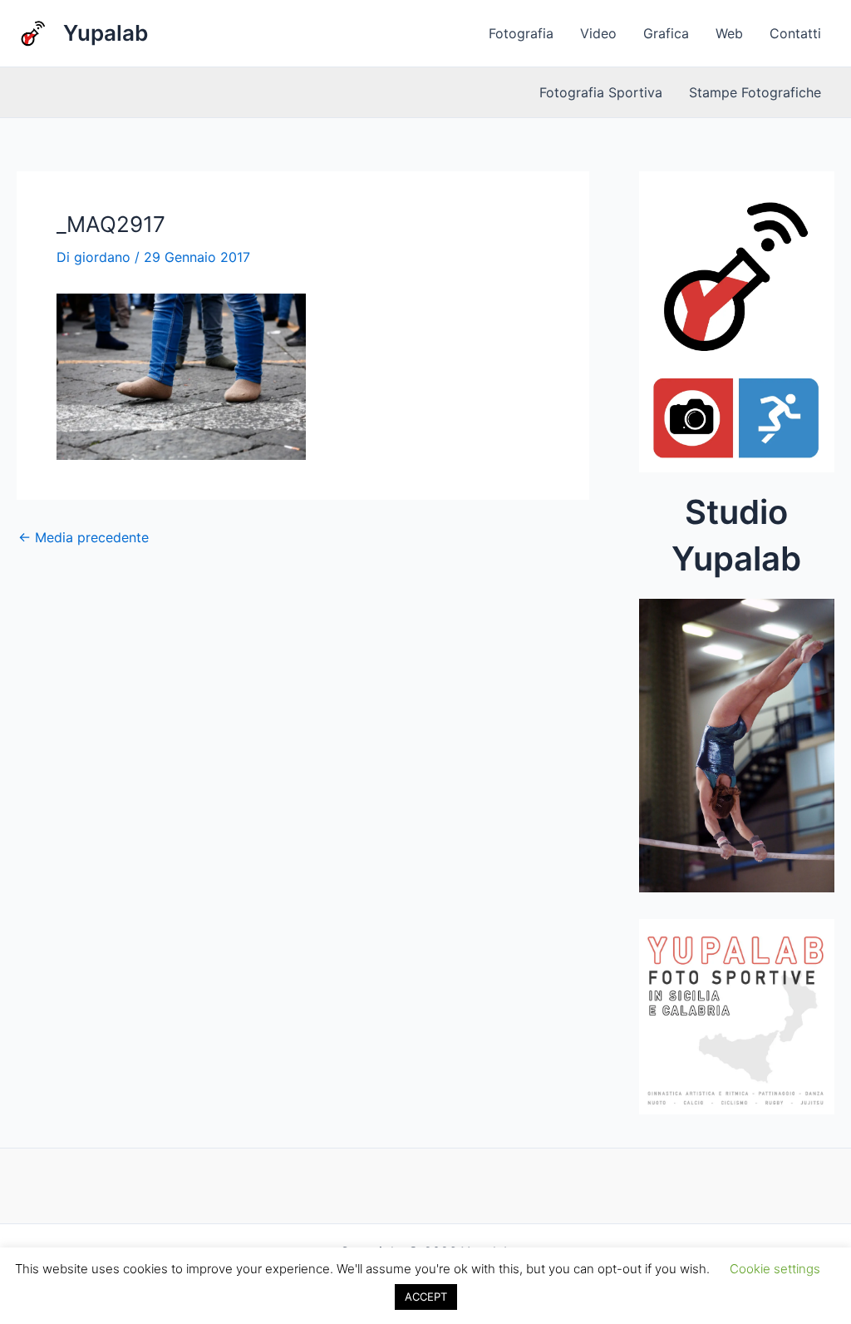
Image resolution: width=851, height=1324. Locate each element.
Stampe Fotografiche (755, 92)
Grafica (666, 33)
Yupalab (105, 33)
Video (598, 33)
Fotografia (521, 33)
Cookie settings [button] (775, 1269)
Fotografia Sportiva (600, 92)
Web (729, 33)
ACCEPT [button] (426, 1296)
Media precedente (83, 537)
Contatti (795, 33)
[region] (736, 750)
